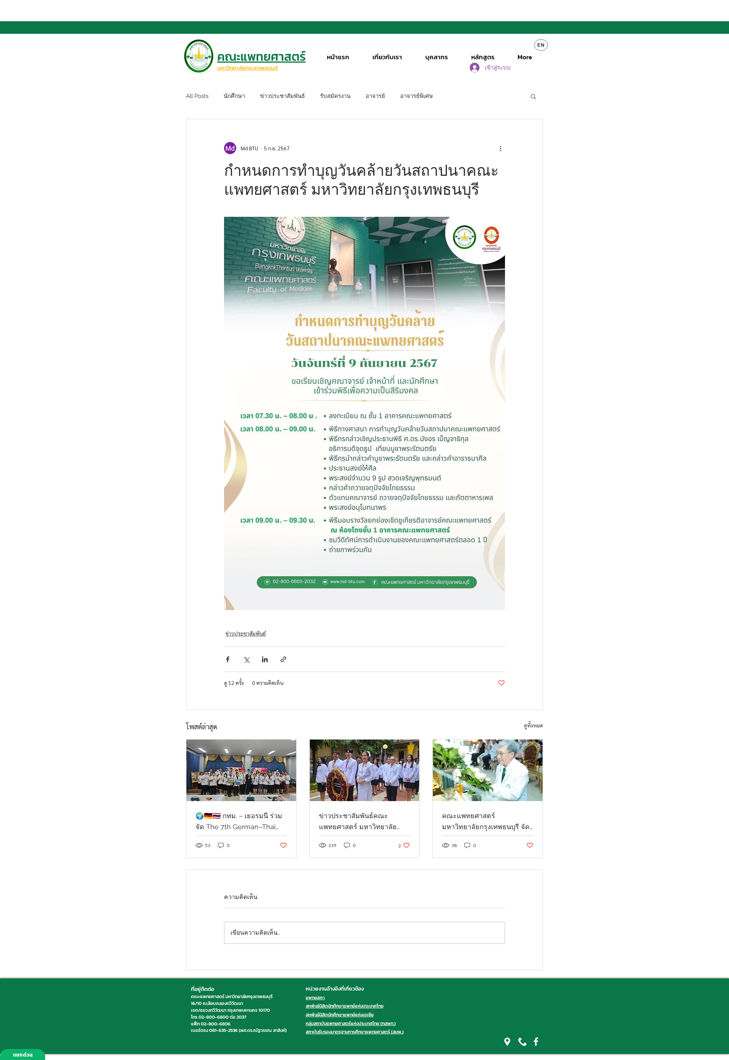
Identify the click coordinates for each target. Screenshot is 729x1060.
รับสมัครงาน (335, 96)
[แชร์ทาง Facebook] (227, 659)
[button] (533, 96)
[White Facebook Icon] (535, 1041)
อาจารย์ (375, 96)
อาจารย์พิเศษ (416, 96)
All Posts (197, 96)
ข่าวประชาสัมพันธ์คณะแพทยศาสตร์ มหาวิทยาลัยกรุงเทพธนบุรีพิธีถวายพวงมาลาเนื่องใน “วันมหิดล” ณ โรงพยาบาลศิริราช (359, 822)
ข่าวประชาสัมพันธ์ (282, 96)
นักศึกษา (234, 96)
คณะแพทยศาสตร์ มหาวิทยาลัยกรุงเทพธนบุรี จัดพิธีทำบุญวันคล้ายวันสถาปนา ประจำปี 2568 (486, 822)
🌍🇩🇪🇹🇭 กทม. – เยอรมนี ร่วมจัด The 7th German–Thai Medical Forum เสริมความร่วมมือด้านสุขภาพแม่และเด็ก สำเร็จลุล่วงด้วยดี (240, 822)
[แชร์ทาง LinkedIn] (264, 659)
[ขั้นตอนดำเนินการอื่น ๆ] (500, 148)
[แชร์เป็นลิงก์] (283, 659)
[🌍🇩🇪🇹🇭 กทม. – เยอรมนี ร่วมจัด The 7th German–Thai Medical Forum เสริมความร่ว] (241, 770)
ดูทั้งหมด (533, 725)
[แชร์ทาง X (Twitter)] (246, 659)
